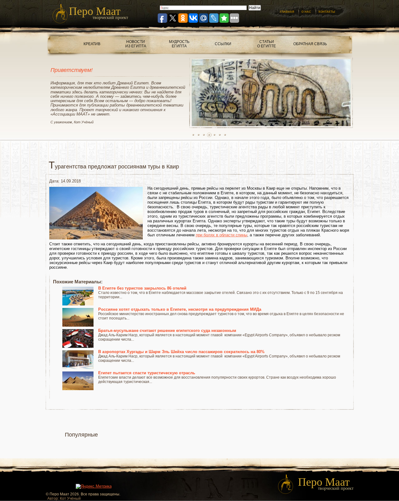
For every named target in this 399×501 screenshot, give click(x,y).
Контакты (327, 11)
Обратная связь (310, 44)
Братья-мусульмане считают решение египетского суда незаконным (167, 330)
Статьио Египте (266, 44)
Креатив (92, 44)
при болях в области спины (221, 235)
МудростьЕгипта (179, 44)
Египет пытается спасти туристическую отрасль (146, 373)
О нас (306, 11)
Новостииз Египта (135, 44)
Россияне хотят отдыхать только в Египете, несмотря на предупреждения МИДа (179, 309)
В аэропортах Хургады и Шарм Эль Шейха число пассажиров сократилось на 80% (181, 351)
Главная (287, 11)
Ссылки (223, 44)
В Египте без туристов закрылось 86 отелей (142, 288)
